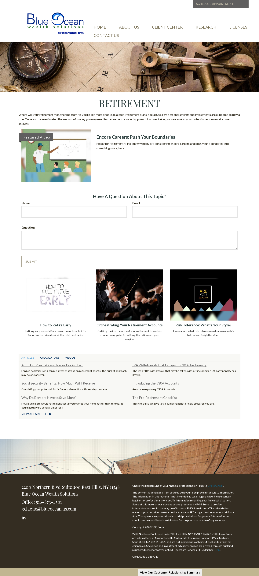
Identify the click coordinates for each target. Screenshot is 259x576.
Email (136, 203)
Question (28, 227)
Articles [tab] (27, 357)
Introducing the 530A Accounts (155, 383)
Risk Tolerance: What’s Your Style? (203, 325)
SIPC (217, 549)
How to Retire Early (55, 325)
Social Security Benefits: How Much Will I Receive (58, 383)
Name (25, 203)
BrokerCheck (215, 485)
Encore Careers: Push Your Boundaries (135, 137)
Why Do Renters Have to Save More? (49, 397)
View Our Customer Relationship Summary (170, 572)
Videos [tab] (70, 357)
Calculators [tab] (49, 357)
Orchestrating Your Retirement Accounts (130, 325)
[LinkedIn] (24, 516)
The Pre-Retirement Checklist (154, 397)
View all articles (35, 414)
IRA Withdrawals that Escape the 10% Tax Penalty (169, 365)
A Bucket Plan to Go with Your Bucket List (52, 365)
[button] (129, 27)
